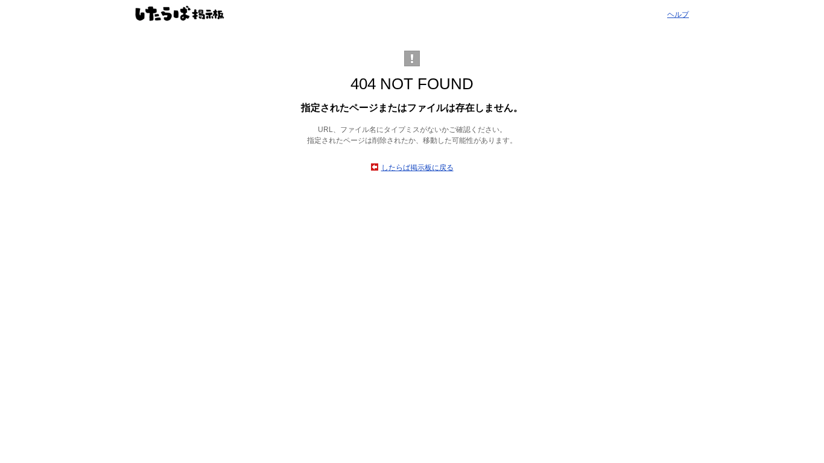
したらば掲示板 (179, 13)
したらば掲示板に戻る (417, 167)
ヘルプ (678, 14)
